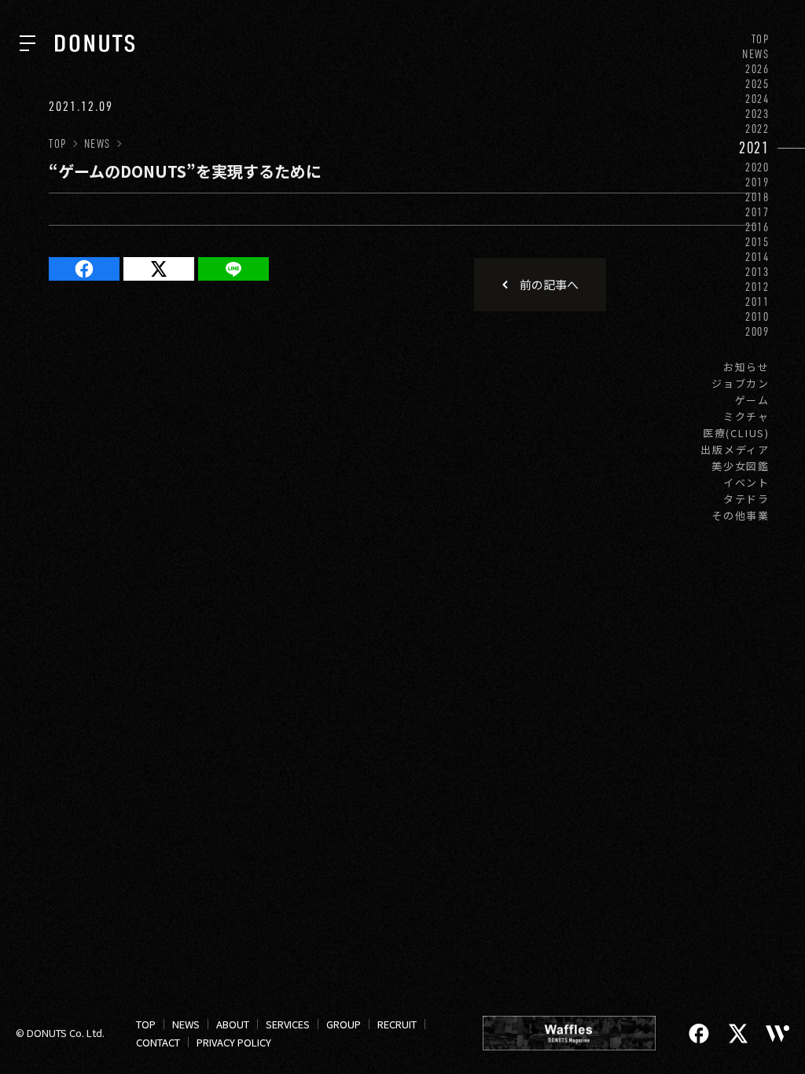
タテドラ (746, 499)
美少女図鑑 (740, 466)
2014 (757, 256)
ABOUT (232, 1024)
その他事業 (740, 515)
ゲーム (752, 399)
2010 (757, 316)
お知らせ (746, 366)
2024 (757, 98)
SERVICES (288, 1024)
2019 (757, 182)
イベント (746, 482)
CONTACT (158, 1042)
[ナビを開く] (27, 43)
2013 (757, 271)
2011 (757, 301)
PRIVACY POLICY (234, 1042)
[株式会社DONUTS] (94, 43)
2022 (757, 128)
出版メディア (735, 449)
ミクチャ (746, 416)
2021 (754, 147)
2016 (757, 226)
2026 (757, 68)
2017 (757, 211)
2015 (757, 241)
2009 (757, 331)
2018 (757, 196)
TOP (761, 38)
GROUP (343, 1024)
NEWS (756, 53)
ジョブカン (740, 383)
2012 (757, 286)
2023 (757, 113)
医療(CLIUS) (736, 433)
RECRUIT (397, 1024)
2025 (757, 83)
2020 (757, 167)
